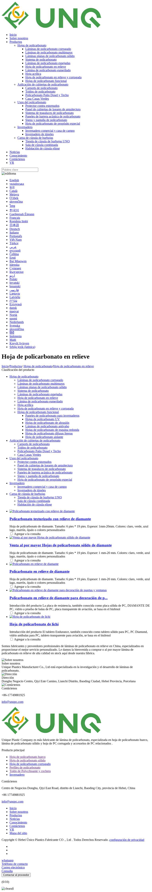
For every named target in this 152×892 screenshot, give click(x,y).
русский (15, 250)
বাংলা (12, 187)
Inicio (13, 34)
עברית (13, 300)
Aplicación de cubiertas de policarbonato (42, 84)
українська (17, 183)
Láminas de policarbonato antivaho (47, 426)
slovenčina (16, 201)
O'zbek (14, 198)
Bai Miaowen (18, 261)
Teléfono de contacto (15, 864)
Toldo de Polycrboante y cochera (30, 771)
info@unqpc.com (12, 701)
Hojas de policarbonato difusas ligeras (49, 433)
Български (17, 272)
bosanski (15, 286)
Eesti (13, 257)
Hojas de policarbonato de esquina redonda (52, 429)
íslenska (14, 264)
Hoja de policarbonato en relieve (45, 66)
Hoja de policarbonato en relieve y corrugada (53, 77)
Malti (13, 339)
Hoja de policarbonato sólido (28, 760)
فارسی (14, 290)
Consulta (7, 871)
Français (15, 217)
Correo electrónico (13, 867)
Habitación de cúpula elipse (42, 148)
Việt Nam (16, 239)
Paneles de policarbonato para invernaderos (52, 415)
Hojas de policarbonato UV (42, 419)
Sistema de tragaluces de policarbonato (49, 113)
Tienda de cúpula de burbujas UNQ (47, 141)
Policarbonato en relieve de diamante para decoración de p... (59, 598)
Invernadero (24, 127)
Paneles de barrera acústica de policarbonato (52, 116)
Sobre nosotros (19, 38)
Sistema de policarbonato (41, 59)
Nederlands (17, 322)
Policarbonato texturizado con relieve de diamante (50, 519)
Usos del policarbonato (31, 102)
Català (13, 191)
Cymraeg (15, 268)
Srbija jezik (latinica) (22, 347)
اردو (12, 275)
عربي (13, 247)
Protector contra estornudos (42, 105)
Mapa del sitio (18, 833)
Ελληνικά (16, 304)
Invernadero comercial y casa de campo (50, 130)
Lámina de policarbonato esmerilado (48, 70)
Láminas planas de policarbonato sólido (50, 56)
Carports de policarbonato (41, 88)
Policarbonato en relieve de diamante (39, 571)
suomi (13, 318)
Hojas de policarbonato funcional (46, 81)
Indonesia (16, 336)
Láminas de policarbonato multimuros (48, 52)
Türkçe (14, 243)
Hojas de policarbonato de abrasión (47, 422)
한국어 (14, 210)
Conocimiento (18, 155)
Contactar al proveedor (16, 874)
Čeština (14, 254)
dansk (13, 307)
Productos (16, 41)
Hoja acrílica (33, 73)
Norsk (13, 315)
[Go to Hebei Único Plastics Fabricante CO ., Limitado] (51, 28)
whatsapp (7, 860)
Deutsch (15, 229)
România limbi (19, 221)
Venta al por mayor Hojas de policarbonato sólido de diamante (61, 545)
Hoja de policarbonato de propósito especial (52, 123)
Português (16, 236)
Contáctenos (17, 159)
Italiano (14, 232)
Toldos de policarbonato (40, 91)
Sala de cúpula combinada (41, 145)
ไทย (12, 206)
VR (12, 162)
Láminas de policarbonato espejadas (47, 63)
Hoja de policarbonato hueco (28, 757)
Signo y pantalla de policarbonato (46, 120)
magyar (14, 311)
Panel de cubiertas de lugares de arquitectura (53, 109)
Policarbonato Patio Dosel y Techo (47, 95)
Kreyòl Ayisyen (19, 343)
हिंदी (12, 332)
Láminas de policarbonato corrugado (48, 49)
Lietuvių (15, 293)
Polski (13, 279)
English (14, 180)
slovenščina (17, 329)
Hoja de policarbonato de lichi (34, 624)
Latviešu (15, 297)
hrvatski (14, 282)
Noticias (15, 152)
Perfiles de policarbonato (25, 767)
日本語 (14, 225)
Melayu (14, 194)
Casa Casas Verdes (37, 98)
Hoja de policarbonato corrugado (30, 764)
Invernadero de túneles (39, 134)
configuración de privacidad (126, 839)
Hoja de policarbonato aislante (44, 437)
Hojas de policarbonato (31, 45)
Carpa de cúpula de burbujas (35, 137)
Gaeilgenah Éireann (22, 214)
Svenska (15, 325)
